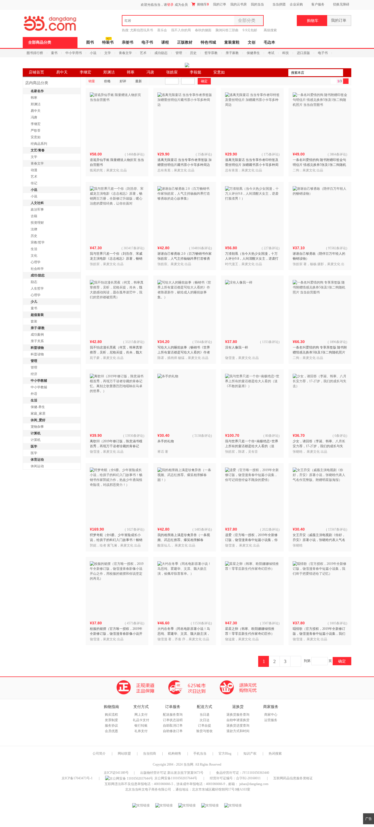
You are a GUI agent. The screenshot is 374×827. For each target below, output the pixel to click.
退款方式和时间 (237, 731)
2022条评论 (270, 529)
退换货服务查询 (237, 714)
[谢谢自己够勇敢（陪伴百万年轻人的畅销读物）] (320, 213)
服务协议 (111, 725)
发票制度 (111, 720)
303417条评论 (133, 248)
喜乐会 (162, 30)
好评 (123, 81)
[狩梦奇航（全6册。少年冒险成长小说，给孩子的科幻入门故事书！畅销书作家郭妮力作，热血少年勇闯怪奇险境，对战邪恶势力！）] (117, 495)
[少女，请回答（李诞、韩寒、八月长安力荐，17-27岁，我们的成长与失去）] (320, 401)
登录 (170, 5)
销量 (91, 81)
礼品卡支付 (141, 720)
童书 (54, 53)
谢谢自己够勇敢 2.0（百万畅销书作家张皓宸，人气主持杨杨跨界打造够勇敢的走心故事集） (184, 258)
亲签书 (127, 42)
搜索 (347, 73)
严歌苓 (36, 130)
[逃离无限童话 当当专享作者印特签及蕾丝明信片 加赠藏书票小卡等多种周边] (252, 119)
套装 (34, 321)
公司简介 (99, 753)
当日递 (204, 714)
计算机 (36, 433)
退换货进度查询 (237, 725)
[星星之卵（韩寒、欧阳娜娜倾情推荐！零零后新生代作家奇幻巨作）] (252, 588)
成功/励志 (38, 275)
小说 (93, 53)
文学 (107, 53)
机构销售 (174, 753)
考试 (271, 53)
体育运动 (37, 459)
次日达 (204, 720)
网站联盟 (124, 753)
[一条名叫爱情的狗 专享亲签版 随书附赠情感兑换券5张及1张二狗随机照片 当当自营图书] (320, 307)
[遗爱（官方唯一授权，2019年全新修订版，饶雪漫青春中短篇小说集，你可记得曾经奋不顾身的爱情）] (252, 495)
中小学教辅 (39, 381)
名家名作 (37, 91)
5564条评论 (202, 342)
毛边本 (269, 42)
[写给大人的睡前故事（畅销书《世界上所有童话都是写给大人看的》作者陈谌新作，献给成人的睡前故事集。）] (184, 307)
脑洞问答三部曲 (226, 30)
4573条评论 (135, 623)
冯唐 (150, 72)
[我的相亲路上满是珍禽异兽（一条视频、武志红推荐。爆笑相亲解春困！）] (184, 495)
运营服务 (270, 720)
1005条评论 (338, 623)
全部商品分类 (39, 42)
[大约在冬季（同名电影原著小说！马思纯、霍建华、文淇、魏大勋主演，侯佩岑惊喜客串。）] (184, 588)
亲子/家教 (38, 328)
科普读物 (37, 348)
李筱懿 (195, 72)
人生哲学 (37, 288)
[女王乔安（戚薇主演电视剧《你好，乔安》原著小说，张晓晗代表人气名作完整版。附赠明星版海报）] (320, 495)
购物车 (202, 4)
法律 (34, 229)
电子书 (147, 42)
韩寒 (130, 72)
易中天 (62, 72)
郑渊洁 (109, 72)
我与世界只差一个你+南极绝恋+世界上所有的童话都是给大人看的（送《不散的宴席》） (251, 446)
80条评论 (271, 436)
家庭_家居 (38, 413)
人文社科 (37, 203)
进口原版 (303, 53)
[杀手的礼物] (184, 401)
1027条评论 (135, 529)
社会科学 (37, 269)
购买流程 (111, 714)
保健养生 (253, 53)
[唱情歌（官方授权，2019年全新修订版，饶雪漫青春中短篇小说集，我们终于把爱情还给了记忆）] (320, 588)
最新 (138, 81)
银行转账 (141, 725)
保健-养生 (38, 407)
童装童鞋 (232, 42)
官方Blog (224, 753)
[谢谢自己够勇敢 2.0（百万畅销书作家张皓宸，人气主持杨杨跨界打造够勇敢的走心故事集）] (184, 213)
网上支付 (141, 714)
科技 (285, 53)
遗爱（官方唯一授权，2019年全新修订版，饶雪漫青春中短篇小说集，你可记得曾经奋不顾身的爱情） (251, 540)
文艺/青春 (38, 150)
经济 (34, 374)
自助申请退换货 (237, 720)
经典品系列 (39, 144)
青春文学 (125, 53)
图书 (90, 42)
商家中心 (270, 714)
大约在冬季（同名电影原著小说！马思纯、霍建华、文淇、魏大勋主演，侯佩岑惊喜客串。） (183, 634)
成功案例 (37, 334)
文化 (34, 255)
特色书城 (208, 42)
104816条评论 (201, 248)
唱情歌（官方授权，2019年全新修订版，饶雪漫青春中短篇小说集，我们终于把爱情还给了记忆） (319, 634)
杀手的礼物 (165, 441)
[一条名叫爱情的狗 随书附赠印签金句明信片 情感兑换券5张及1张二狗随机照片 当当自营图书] (320, 119)
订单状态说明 (173, 720)
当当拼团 (279, 4)
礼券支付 (141, 731)
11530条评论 (202, 623)
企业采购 (296, 4)
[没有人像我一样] (252, 307)
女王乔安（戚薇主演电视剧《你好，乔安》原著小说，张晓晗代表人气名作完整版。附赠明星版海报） (319, 540)
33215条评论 (134, 342)
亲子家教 (232, 53)
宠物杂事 (37, 427)
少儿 (34, 302)
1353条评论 (270, 342)
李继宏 (85, 72)
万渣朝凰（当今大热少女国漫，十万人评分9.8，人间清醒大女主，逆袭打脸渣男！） (251, 258)
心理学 (36, 262)
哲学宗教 (211, 53)
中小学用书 (73, 53)
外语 (34, 394)
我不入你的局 (181, 30)
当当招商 (149, 753)
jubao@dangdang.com (253, 784)
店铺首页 (36, 72)
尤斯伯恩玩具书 (141, 30)
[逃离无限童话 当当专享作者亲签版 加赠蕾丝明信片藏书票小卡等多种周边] (184, 119)
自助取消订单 (173, 725)
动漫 (34, 170)
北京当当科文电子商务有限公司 (148, 789)
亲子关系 (37, 341)
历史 (193, 53)
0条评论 (340, 436)
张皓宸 (172, 72)
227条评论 (271, 248)
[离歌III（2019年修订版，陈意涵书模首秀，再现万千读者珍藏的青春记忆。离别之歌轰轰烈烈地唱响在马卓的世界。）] (117, 401)
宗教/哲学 (38, 242)
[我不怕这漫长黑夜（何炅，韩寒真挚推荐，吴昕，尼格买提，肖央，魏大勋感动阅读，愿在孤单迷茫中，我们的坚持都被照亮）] (117, 307)
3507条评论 (270, 623)
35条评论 (204, 154)
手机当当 (199, 753)
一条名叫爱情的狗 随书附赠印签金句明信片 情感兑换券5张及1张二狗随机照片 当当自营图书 (319, 165)
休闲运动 (37, 466)
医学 (34, 446)
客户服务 (317, 4)
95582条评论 (337, 248)
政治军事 (37, 209)
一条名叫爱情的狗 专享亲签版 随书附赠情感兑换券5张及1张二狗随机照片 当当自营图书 (320, 352)
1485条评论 (202, 529)
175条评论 (271, 154)
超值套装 (37, 315)
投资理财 (37, 223)
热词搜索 (275, 753)
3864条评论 (338, 154)
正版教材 (184, 42)
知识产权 (250, 753)
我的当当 (257, 4)
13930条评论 (134, 436)
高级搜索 (270, 30)
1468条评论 (135, 154)
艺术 (143, 53)
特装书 (108, 42)
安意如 (219, 72)
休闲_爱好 (38, 420)
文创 (251, 42)
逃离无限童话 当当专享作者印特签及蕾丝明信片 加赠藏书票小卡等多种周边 (251, 165)
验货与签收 (204, 731)
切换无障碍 (341, 4)
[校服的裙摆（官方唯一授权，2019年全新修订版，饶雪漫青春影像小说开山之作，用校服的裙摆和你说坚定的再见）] (117, 588)
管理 (179, 53)
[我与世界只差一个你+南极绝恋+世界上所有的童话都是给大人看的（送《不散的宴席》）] (252, 401)
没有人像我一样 (236, 347)
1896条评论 (338, 342)
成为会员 (181, 5)
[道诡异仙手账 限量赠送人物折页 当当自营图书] (117, 119)
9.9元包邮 (250, 30)
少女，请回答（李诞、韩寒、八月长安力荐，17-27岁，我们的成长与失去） (319, 446)
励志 (34, 282)
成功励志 (161, 53)
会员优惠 (111, 731)
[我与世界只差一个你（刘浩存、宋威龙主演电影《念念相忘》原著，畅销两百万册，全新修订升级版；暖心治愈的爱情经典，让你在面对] (117, 213)
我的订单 (219, 4)
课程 (165, 42)
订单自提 (204, 725)
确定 (342, 661)
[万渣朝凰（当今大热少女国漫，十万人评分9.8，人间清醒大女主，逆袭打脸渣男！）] (252, 213)
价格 (107, 81)
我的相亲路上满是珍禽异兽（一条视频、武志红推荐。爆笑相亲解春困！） (183, 540)
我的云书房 (238, 4)
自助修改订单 (173, 731)
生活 (34, 249)
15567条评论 (337, 529)
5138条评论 (202, 436)
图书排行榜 (35, 53)
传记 (34, 183)
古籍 (34, 216)
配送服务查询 (173, 714)
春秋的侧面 (203, 30)
